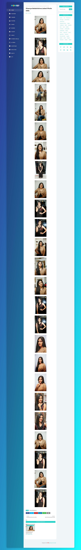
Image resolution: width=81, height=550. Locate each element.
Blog (51, 546)
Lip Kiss (61, 37)
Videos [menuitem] (12, 35)
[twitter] (64, 47)
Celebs (68, 23)
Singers (68, 37)
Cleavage (61, 19)
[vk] (67, 50)
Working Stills (67, 28)
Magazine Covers (63, 23)
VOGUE (70, 39)
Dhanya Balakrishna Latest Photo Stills (29, 532)
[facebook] (60, 47)
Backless (66, 34)
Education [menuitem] (13, 49)
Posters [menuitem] (13, 21)
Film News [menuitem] (13, 13)
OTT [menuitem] (12, 57)
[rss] (70, 50)
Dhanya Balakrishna (32, 510)
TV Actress (61, 28)
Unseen (66, 39)
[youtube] (70, 47)
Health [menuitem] (12, 53)
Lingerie (68, 36)
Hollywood (65, 32)
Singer (67, 30)
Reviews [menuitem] (13, 28)
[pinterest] (64, 50)
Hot (64, 17)
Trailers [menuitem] (13, 17)
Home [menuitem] (12, 10)
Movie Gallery (67, 19)
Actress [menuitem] (13, 42)
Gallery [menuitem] (13, 31)
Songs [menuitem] (12, 24)
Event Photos (62, 21)
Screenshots (62, 30)
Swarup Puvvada (53, 542)
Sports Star (62, 34)
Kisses (70, 32)
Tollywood (61, 39)
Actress (61, 17)
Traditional (62, 25)
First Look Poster (62, 36)
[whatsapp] (60, 50)
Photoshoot (68, 17)
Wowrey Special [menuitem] (15, 39)
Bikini (66, 25)
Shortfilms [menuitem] (14, 46)
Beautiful (69, 25)
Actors (61, 32)
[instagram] (67, 47)
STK (27, 13)
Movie (65, 37)
